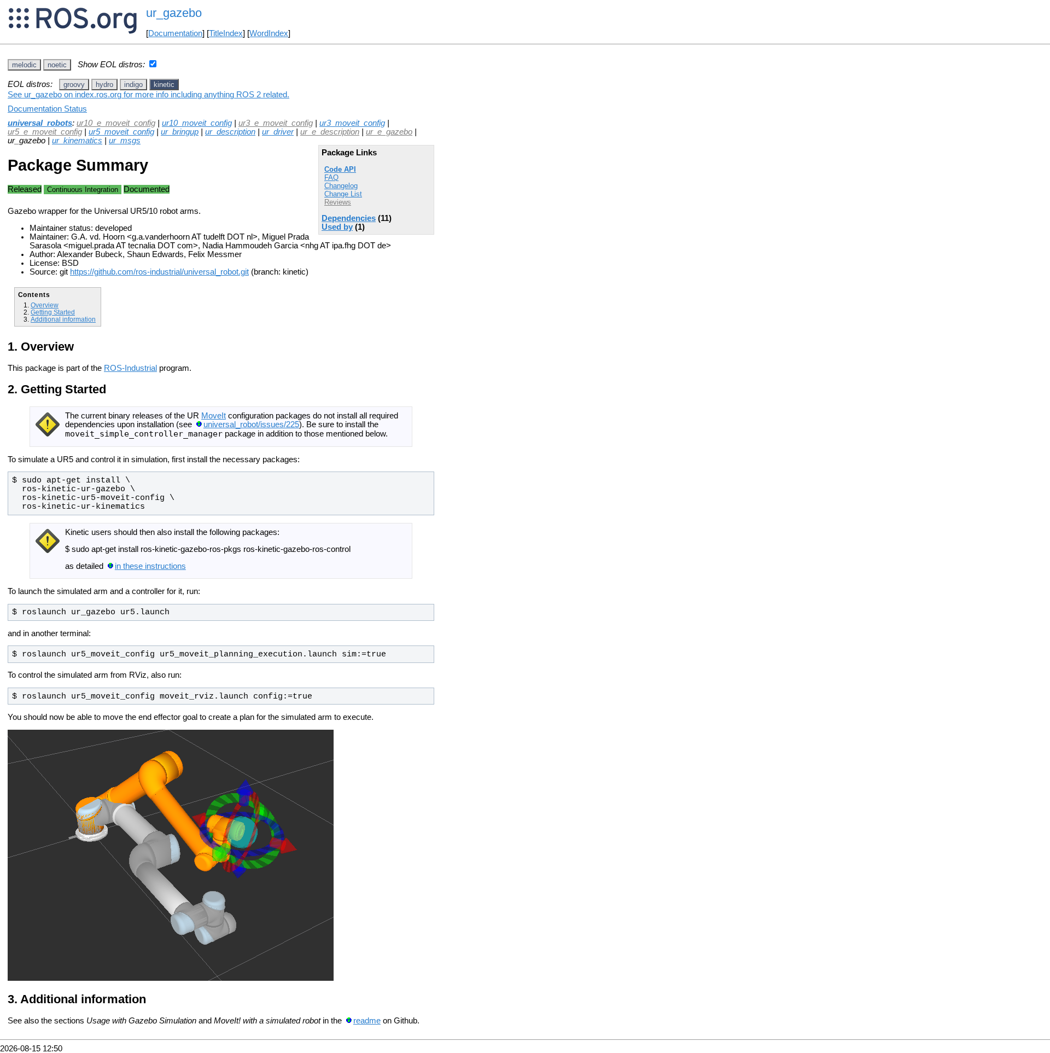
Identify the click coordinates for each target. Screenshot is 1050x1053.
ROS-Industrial (130, 368)
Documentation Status (47, 108)
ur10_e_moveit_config (116, 123)
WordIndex (268, 33)
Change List (343, 194)
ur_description (230, 131)
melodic (24, 65)
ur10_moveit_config (197, 123)
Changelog (341, 186)
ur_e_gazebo (389, 131)
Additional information (63, 319)
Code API (340, 169)
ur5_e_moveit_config (45, 131)
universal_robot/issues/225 (251, 424)
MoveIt (213, 415)
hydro (104, 84)
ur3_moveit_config (352, 123)
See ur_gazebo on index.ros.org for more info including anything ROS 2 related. (148, 94)
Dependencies (349, 218)
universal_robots (40, 123)
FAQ (331, 177)
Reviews (337, 202)
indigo (133, 84)
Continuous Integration (82, 189)
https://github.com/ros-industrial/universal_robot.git (159, 271)
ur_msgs (125, 140)
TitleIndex (226, 33)
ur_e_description (329, 131)
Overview (45, 305)
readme (367, 1020)
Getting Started (53, 312)
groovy (74, 84)
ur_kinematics (77, 140)
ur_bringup (180, 131)
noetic (57, 65)
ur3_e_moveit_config (275, 123)
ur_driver (278, 131)
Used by (337, 227)
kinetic (164, 84)
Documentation (175, 33)
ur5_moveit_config (121, 131)
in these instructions (150, 566)
